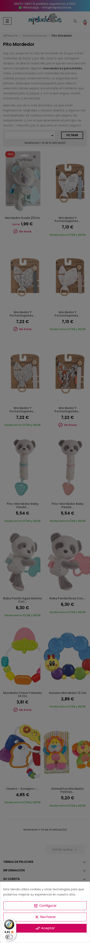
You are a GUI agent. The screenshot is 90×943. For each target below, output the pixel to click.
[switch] (9, 937)
